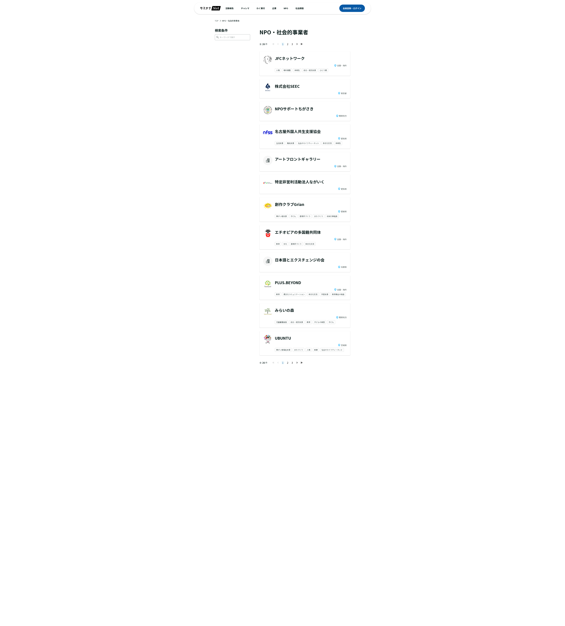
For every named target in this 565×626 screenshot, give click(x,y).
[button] (229, 8)
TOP (216, 20)
